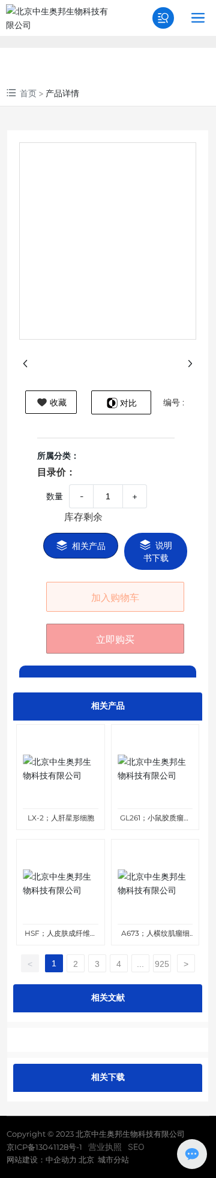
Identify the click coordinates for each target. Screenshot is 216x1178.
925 (162, 964)
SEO (136, 1147)
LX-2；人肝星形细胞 (61, 817)
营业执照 (105, 1147)
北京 (85, 1159)
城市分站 (113, 1159)
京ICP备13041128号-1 (44, 1147)
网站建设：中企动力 (42, 1159)
